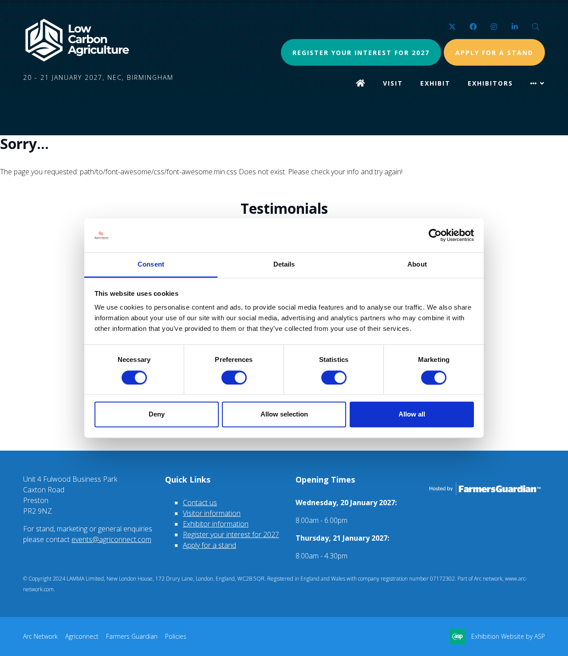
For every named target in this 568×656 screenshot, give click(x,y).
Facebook (472, 26)
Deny (157, 414)
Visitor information (212, 513)
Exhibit (435, 83)
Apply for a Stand (494, 52)
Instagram (493, 26)
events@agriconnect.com (111, 539)
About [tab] (417, 264)
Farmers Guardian (132, 636)
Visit (393, 83)
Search (535, 26)
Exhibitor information (215, 524)
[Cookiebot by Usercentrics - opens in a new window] (435, 235)
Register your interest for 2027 (361, 52)
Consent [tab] (151, 264)
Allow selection (284, 414)
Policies (175, 636)
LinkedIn (514, 26)
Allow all (411, 414)
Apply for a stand (209, 545)
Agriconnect (82, 636)
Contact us (200, 502)
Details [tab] (284, 264)
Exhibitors (490, 83)
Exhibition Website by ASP (508, 636)
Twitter (452, 26)
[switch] (234, 377)
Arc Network (40, 636)
